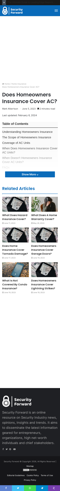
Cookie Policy (33, 475)
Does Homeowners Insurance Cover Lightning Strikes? (43, 284)
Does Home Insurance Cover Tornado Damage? (15, 250)
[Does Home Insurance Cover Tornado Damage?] (15, 235)
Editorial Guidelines (16, 475)
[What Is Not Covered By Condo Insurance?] (15, 269)
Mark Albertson (10, 108)
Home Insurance (19, 84)
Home (7, 84)
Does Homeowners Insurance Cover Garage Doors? (43, 250)
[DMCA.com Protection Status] (30, 471)
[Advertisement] (30, 50)
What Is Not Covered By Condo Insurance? (14, 284)
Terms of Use (47, 475)
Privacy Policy (30, 480)
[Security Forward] (12, 11)
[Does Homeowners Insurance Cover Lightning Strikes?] (44, 269)
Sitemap (30, 466)
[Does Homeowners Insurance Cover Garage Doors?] (44, 235)
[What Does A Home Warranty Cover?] (44, 204)
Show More (29, 174)
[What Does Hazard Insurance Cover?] (15, 204)
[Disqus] (30, 337)
